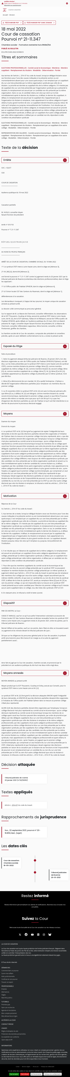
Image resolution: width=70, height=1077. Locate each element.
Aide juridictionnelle (8, 976)
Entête (7, 160)
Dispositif (9, 603)
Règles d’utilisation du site (9, 1031)
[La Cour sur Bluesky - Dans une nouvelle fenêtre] (49, 934)
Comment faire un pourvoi (9, 971)
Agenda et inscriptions (8, 1010)
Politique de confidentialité (47, 1066)
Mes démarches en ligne (9, 1016)
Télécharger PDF (12, 23)
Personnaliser (37, 1074)
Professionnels (7, 986)
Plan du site (36, 1066)
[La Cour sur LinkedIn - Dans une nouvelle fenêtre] (38, 934)
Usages (4, 1028)
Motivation (9, 496)
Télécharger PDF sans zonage (39, 23)
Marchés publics (6, 998)
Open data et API (6, 1040)
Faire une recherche (7, 1007)
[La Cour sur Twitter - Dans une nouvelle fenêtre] (20, 934)
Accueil (5, 15)
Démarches (5, 968)
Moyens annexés (13, 673)
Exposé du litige (12, 346)
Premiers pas (5, 1005)
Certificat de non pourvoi (9, 979)
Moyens (8, 413)
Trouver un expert (7, 982)
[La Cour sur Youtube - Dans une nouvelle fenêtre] (32, 934)
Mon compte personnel (9, 1013)
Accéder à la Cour (8, 1020)
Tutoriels (5, 1002)
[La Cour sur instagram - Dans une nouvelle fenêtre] (44, 934)
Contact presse (7, 1024)
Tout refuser (25, 1074)
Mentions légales (26, 1066)
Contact (18, 1066)
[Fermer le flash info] (67, 3)
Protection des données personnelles (13, 1034)
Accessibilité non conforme (10, 1037)
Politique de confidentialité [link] (52, 1074)
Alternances (5, 992)
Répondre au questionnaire (12, 5)
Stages (3, 995)
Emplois (4, 989)
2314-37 (15, 805)
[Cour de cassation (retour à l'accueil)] (35, 10)
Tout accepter (14, 1074)
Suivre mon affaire (7, 973)
